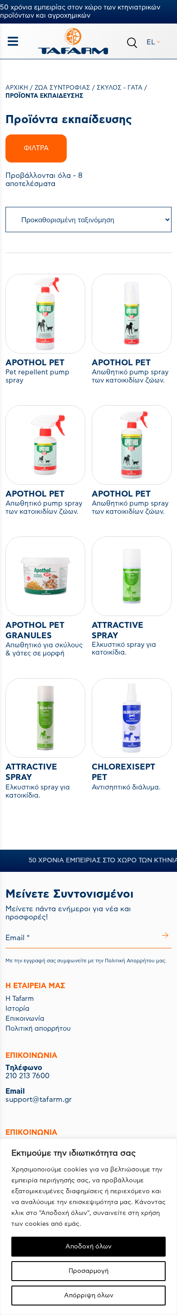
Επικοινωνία (24, 1018)
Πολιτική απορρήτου (38, 1028)
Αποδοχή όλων (88, 1246)
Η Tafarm (19, 998)
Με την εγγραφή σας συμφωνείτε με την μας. (86, 960)
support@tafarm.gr (38, 1099)
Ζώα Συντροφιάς (62, 88)
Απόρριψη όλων (88, 1295)
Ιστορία (17, 1008)
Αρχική (16, 88)
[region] (88, 1226)
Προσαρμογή (88, 1271)
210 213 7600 (27, 1076)
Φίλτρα (36, 148)
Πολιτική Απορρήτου (130, 960)
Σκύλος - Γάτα (120, 88)
